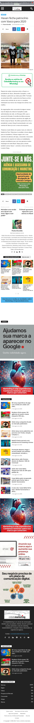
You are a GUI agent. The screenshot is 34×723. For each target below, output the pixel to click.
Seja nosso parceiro (13, 713)
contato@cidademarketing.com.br (19, 634)
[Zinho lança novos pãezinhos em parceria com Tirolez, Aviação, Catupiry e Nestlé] (6, 280)
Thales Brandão (7, 24)
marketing (12, 194)
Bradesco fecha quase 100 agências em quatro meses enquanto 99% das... (20, 414)
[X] (18, 29)
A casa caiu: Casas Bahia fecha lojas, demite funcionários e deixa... (21, 489)
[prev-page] (16, 294)
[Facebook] (14, 29)
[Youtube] (28, 637)
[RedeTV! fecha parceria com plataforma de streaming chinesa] (17, 280)
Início (2, 12)
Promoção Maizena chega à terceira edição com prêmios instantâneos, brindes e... (21, 451)
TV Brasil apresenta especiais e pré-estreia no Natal (26, 211)
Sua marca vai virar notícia (21, 711)
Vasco (29, 194)
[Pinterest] (23, 29)
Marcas (3, 702)
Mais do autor (25, 257)
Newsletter (22, 713)
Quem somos (9, 711)
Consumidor (4, 696)
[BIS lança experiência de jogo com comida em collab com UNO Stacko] (6, 263)
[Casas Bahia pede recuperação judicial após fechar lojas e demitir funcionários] (5, 480)
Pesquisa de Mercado (7, 693)
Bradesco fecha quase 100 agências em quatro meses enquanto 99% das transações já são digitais (16, 271)
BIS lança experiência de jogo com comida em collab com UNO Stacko (6, 271)
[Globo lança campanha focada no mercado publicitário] (28, 263)
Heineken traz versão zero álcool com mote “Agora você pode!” (8, 212)
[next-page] (18, 294)
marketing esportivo (22, 194)
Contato (17, 718)
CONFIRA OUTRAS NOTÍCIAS (12, 257)
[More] (27, 29)
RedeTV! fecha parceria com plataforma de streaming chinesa (16, 286)
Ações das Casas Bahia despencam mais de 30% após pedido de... (21, 470)
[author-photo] (17, 224)
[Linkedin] (17, 252)
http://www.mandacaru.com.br (17, 233)
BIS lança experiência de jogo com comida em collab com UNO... (21, 404)
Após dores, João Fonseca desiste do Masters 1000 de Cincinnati (20, 461)
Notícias (7, 12)
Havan (7, 194)
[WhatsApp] (25, 637)
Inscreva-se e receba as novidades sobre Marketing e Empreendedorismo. (17, 300)
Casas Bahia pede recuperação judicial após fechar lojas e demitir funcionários (21, 480)
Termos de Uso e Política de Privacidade (14, 715)
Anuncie (28, 715)
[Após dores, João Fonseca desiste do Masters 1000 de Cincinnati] (5, 461)
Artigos (3, 699)
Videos (3, 690)
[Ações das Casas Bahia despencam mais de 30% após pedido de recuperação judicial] (5, 471)
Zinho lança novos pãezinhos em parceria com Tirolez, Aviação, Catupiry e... (22, 432)
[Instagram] (14, 252)
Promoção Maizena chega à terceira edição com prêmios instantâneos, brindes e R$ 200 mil (28, 287)
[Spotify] (19, 252)
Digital (2, 688)
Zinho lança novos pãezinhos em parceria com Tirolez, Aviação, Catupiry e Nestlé (5, 287)
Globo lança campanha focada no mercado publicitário (27, 270)
